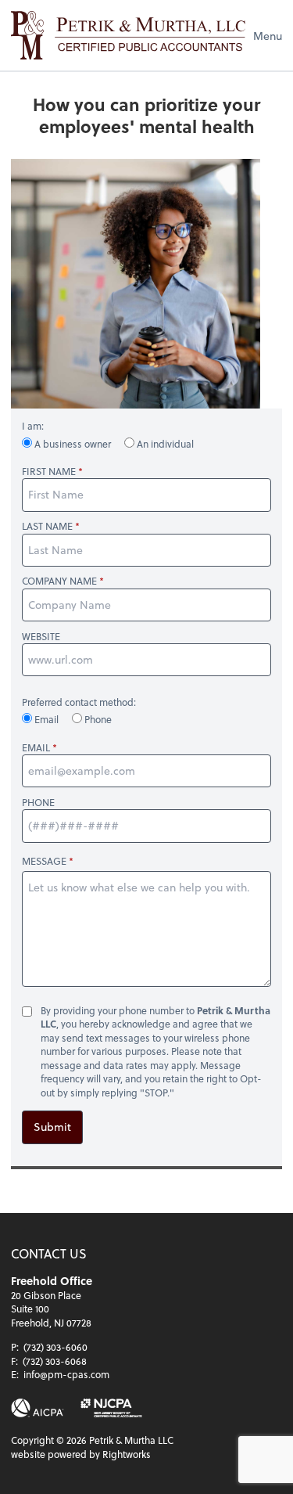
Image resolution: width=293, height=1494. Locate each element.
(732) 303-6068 (55, 1361)
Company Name (59, 581)
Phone (97, 719)
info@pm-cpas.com (66, 1374)
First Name (49, 471)
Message (44, 861)
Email (46, 719)
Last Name (47, 526)
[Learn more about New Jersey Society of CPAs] (110, 1408)
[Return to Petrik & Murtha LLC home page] (128, 35)
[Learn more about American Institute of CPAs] (37, 1408)
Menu (267, 35)
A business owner (72, 444)
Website (41, 636)
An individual (164, 444)
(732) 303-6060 (55, 1347)
